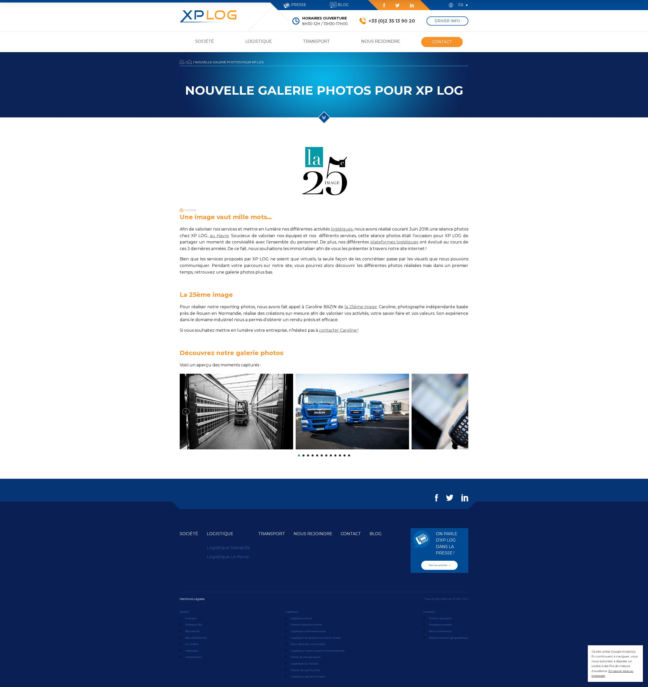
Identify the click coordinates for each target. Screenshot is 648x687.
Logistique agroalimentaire (308, 676)
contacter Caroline (338, 330)
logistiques (342, 229)
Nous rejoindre (380, 41)
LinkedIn (412, 5)
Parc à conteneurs (440, 631)
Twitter (397, 5)
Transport (316, 41)
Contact (442, 41)
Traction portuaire (440, 618)
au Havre (219, 235)
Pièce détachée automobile (308, 644)
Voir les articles (438, 565)
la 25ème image (361, 306)
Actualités (189, 62)
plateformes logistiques (394, 242)
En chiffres (191, 644)
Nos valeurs (192, 631)
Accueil (182, 62)
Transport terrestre (440, 624)
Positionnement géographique (448, 637)
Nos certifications (196, 637)
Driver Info (447, 21)
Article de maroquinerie (306, 657)
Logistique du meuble (305, 663)
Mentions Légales (192, 599)
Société (204, 41)
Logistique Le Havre (228, 556)
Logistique (258, 41)
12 (349, 455)
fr (460, 5)
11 (344, 455)
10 (340, 455)
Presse (298, 5)
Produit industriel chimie (306, 624)
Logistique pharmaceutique (308, 631)
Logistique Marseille (228, 547)
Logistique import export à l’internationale (318, 650)
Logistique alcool (301, 618)
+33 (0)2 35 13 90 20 (392, 21)
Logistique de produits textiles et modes (316, 637)
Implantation (193, 657)
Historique (191, 650)
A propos (190, 618)
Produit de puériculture (305, 670)
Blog (343, 5)
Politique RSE (193, 624)
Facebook (384, 5)
